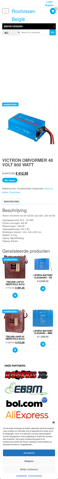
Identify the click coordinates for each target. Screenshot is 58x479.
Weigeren (29, 461)
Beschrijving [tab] (11, 201)
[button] (53, 422)
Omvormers (14, 192)
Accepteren (29, 452)
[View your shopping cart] (53, 11)
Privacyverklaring (35, 475)
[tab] (29, 26)
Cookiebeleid (21, 475)
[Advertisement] (29, 67)
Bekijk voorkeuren (29, 469)
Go (52, 32)
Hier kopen (9, 180)
